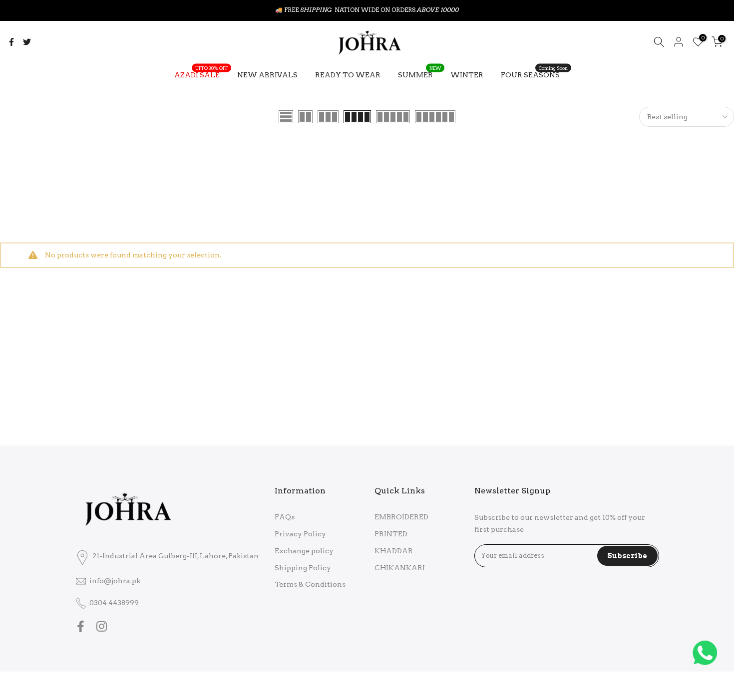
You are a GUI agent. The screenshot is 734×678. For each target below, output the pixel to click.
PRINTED (390, 534)
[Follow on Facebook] (80, 626)
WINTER (466, 75)
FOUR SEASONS (534, 74)
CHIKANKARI (399, 568)
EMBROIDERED (401, 517)
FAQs (285, 517)
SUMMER (419, 74)
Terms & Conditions (310, 584)
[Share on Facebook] (11, 42)
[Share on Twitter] (27, 42)
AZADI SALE (201, 74)
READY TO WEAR (347, 75)
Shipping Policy (303, 568)
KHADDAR (393, 551)
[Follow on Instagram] (101, 626)
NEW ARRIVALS (267, 75)
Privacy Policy (300, 534)
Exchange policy (304, 551)
